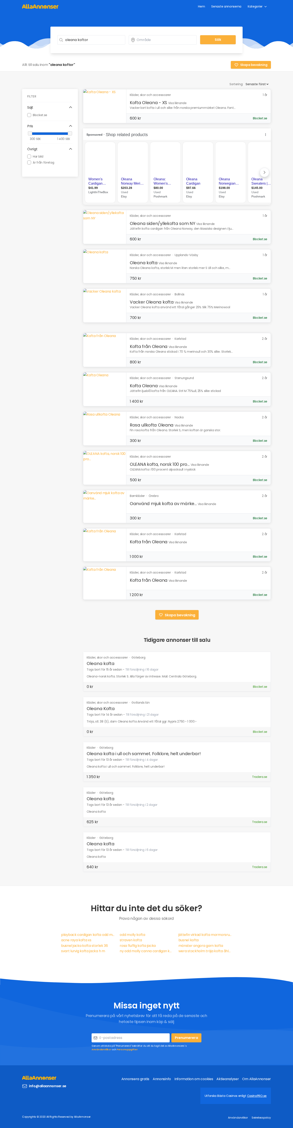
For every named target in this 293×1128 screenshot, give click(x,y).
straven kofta (131, 940)
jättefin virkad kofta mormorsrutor (205, 934)
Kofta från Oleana (149, 346)
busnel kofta (188, 940)
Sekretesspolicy (261, 1117)
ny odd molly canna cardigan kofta (146, 951)
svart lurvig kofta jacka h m (83, 951)
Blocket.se (40, 115)
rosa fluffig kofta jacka (138, 945)
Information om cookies (193, 1078)
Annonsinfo (162, 1078)
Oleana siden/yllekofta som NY (162, 223)
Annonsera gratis (135, 1078)
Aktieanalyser (227, 1078)
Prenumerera (186, 1037)
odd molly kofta (132, 934)
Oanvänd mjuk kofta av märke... (163, 504)
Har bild (38, 156)
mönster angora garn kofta (200, 945)
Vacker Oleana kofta (152, 302)
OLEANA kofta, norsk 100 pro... (160, 464)
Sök (218, 39)
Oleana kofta (143, 263)
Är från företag (43, 162)
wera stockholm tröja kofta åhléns (205, 951)
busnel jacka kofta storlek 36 (84, 945)
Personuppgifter (127, 1049)
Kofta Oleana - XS (148, 103)
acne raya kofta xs (76, 940)
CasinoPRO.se (257, 1096)
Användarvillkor (101, 1049)
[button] (50, 107)
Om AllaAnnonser (256, 1078)
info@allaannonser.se (47, 1086)
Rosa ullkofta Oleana (152, 425)
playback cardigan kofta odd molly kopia (88, 934)
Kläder (91, 747)
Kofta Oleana (144, 386)
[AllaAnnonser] (40, 6)
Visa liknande (177, 103)
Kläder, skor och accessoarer (107, 657)
